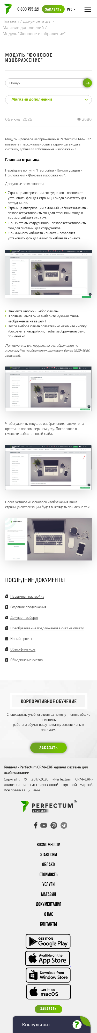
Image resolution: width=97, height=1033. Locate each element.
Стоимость (48, 875)
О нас (48, 914)
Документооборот (24, 617)
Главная (10, 767)
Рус (69, 9)
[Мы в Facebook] (36, 825)
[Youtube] (43, 825)
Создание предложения (28, 607)
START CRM (48, 855)
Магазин (48, 894)
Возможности (48, 845)
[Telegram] (64, 825)
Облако (48, 865)
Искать (87, 82)
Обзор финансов (22, 649)
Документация (48, 904)
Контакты (48, 924)
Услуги (48, 884)
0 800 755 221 (28, 8)
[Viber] (53, 825)
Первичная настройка (27, 596)
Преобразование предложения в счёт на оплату (47, 628)
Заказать (53, 9)
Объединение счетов (26, 660)
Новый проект (21, 639)
